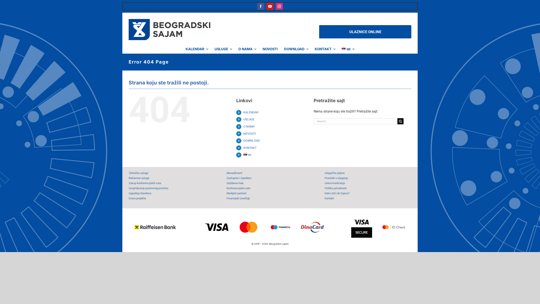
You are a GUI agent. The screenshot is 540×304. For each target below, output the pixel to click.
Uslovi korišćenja (335, 183)
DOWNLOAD (251, 140)
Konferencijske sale (238, 188)
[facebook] (260, 6)
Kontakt (329, 198)
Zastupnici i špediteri (239, 178)
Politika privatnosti (336, 188)
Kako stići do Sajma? (337, 193)
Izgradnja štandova (140, 193)
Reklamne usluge (139, 178)
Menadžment (234, 173)
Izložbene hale (235, 183)
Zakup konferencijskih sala (145, 183)
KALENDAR (250, 112)
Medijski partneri (236, 193)
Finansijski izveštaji (238, 198)
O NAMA (249, 126)
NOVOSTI (249, 133)
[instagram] (279, 6)
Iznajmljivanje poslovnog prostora (148, 188)
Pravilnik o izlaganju (336, 178)
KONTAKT (249, 147)
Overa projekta (137, 198)
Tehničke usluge (138, 173)
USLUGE (248, 119)
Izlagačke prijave (335, 173)
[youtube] (270, 6)
